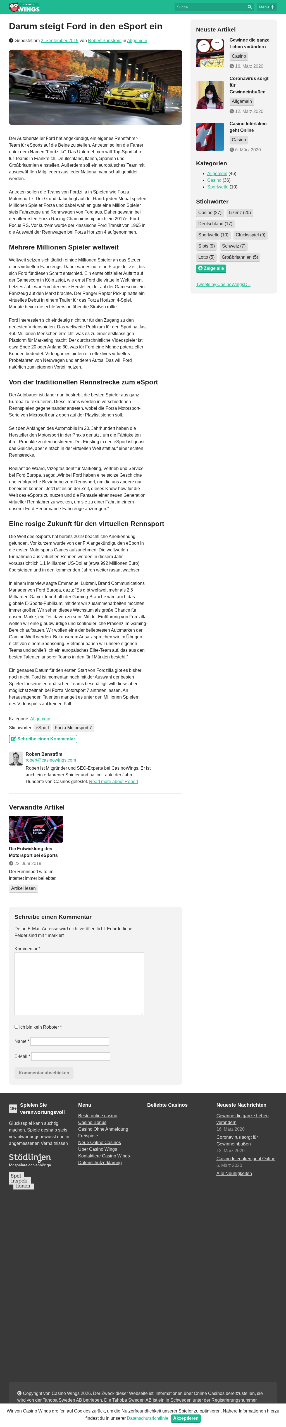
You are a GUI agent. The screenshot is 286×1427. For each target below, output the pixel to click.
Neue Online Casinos (99, 1142)
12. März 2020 (248, 111)
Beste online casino (97, 1115)
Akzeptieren (186, 1418)
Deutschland (215, 223)
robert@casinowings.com (51, 760)
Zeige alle (213, 268)
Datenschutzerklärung (100, 1162)
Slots (206, 246)
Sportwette (217, 187)
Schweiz (234, 246)
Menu (264, 7)
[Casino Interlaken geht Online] (210, 137)
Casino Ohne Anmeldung (103, 1129)
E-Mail (22, 1056)
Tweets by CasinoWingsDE (223, 284)
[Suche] (250, 7)
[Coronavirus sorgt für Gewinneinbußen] (210, 95)
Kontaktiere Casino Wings (104, 1156)
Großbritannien (240, 257)
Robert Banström (104, 40)
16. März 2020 (248, 66)
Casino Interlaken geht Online (245, 1158)
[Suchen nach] (210, 6)
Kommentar (27, 948)
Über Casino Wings (97, 1149)
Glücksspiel (250, 234)
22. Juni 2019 (27, 863)
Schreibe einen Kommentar (45, 738)
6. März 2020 (247, 149)
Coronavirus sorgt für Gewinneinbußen (237, 1140)
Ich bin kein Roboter (40, 1027)
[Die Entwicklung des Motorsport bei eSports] (36, 829)
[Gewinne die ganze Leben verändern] (210, 53)
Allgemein (137, 40)
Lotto (206, 257)
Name (22, 1041)
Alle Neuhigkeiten (234, 1173)
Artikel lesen (23, 888)
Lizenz (240, 212)
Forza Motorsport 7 (73, 727)
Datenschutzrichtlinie (147, 1418)
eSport (42, 727)
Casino (239, 56)
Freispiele (88, 1135)
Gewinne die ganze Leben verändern (242, 1119)
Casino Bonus (92, 1122)
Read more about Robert (113, 781)
